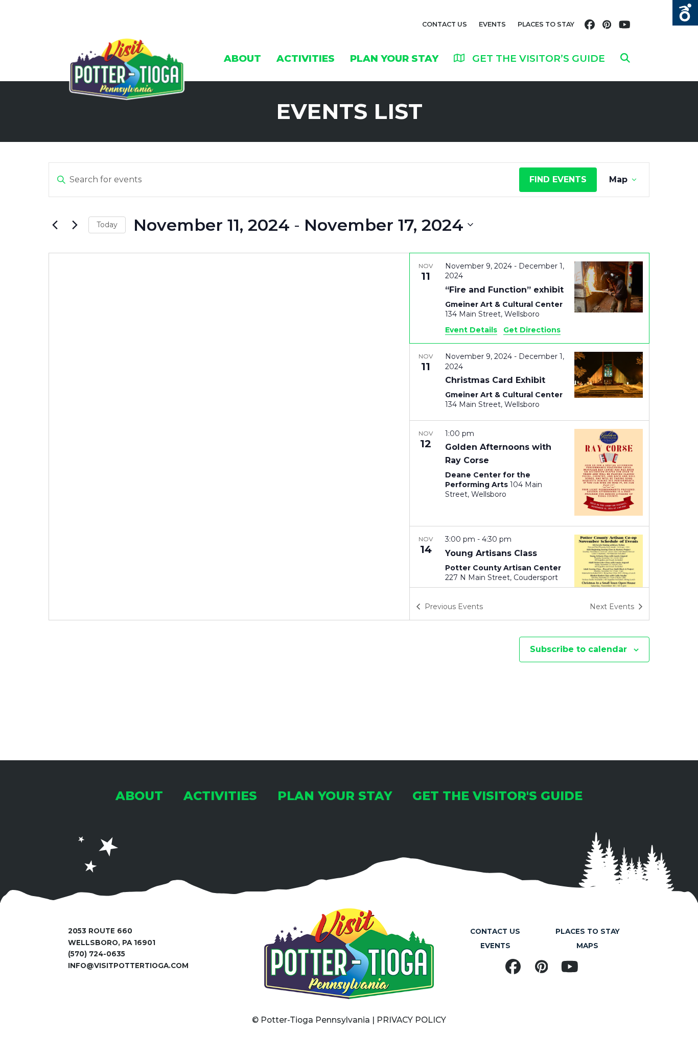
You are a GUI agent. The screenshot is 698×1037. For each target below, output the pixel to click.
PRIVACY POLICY (411, 1020)
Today (107, 224)
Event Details (471, 329)
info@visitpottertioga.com (128, 965)
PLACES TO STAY (546, 24)
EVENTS (492, 24)
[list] (529, 420)
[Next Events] (74, 225)
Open (685, 13)
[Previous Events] (55, 225)
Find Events (558, 179)
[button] (625, 58)
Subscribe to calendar (578, 649)
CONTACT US (444, 24)
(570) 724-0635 (96, 954)
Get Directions (532, 329)
